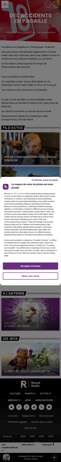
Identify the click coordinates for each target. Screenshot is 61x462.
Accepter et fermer (30, 266)
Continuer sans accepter (45, 180)
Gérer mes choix (30, 276)
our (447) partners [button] (18, 193)
